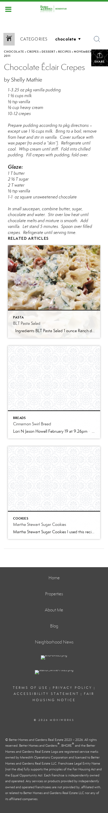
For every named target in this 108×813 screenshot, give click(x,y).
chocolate (14, 51)
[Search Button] (97, 39)
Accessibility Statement (46, 694)
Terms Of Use (30, 688)
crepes (33, 51)
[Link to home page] (54, 9)
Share (99, 61)
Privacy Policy (72, 688)
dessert (48, 51)
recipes (64, 51)
